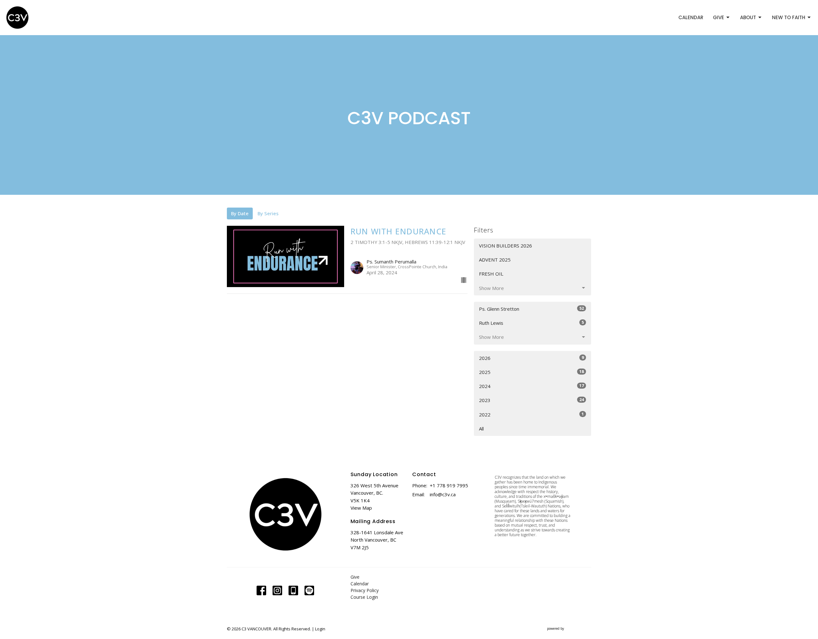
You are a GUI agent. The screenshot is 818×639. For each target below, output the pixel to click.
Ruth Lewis (531, 322)
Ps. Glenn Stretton (531, 308)
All (481, 428)
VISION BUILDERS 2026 (505, 245)
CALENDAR (690, 17)
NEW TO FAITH (788, 17)
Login (320, 629)
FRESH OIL (491, 273)
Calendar (360, 584)
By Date (240, 213)
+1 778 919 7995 (449, 485)
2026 (531, 357)
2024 (531, 386)
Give (355, 577)
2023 (531, 400)
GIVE (718, 17)
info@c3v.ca (443, 494)
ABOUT (748, 17)
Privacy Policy (365, 590)
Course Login (364, 597)
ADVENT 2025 (495, 259)
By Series (268, 213)
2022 (531, 414)
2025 (531, 372)
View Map (361, 508)
